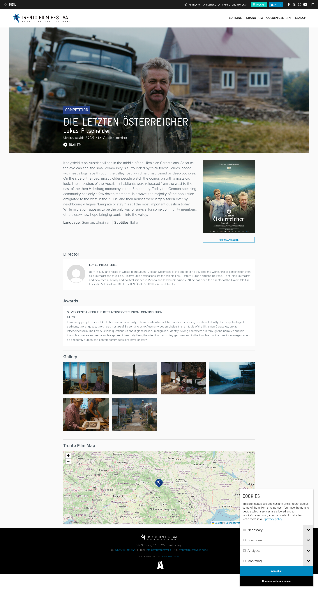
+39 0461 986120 (126, 550)
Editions (235, 18)
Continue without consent (276, 581)
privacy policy (273, 519)
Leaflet (218, 522)
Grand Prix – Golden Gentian (268, 18)
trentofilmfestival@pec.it (193, 550)
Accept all (276, 571)
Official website (229, 240)
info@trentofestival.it (158, 550)
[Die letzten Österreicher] (229, 230)
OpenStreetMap (233, 522)
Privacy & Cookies (170, 556)
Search (300, 18)
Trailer (74, 145)
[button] (159, 483)
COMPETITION (76, 109)
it (312, 4)
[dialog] (276, 537)
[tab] (308, 530)
